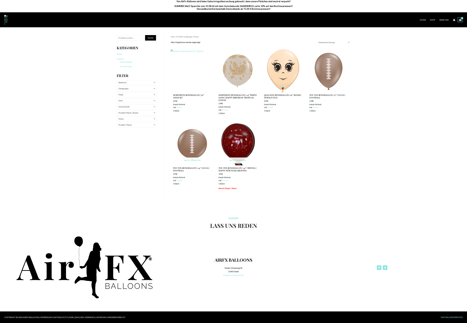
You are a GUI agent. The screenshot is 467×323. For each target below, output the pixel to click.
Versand (179, 107)
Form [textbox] (120, 100)
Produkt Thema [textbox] (125, 125)
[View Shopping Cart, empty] (460, 19)
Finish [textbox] (120, 94)
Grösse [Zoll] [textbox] (123, 106)
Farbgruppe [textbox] (123, 88)
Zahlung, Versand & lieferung (91, 317)
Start (173, 37)
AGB (71, 317)
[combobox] (136, 82)
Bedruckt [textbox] (122, 82)
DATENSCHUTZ (60, 317)
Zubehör (120, 59)
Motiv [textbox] (121, 119)
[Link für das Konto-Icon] (454, 20)
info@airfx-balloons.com (233, 275)
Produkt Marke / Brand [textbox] (128, 113)
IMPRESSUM (46, 317)
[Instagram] (385, 267)
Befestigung (127, 62)
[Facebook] (379, 267)
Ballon (119, 54)
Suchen (150, 38)
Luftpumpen (127, 66)
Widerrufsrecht (117, 317)
